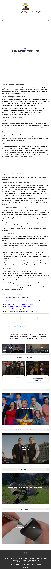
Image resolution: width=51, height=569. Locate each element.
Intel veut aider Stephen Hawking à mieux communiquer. (21, 311)
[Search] (48, 20)
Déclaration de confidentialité (25, 562)
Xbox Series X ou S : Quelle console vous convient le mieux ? (22, 304)
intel (27, 317)
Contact (6, 558)
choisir (4, 317)
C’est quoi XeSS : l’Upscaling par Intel (15, 309)
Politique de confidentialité (27, 558)
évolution (18, 317)
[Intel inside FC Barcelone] (13, 368)
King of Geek (4, 24)
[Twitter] (25, 553)
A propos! (14, 558)
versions (40, 317)
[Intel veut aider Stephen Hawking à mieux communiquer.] (37, 368)
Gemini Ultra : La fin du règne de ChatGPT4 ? (17, 297)
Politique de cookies (33, 560)
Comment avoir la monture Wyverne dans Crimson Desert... (25, 487)
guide (23, 317)
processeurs (33, 317)
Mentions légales (42, 558)
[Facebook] (21, 553)
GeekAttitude (15, 560)
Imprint (24, 560)
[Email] (30, 553)
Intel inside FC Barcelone (13, 377)
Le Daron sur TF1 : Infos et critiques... (25, 448)
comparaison (10, 317)
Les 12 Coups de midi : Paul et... (26, 408)
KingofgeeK (19, 53)
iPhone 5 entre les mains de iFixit (25, 527)
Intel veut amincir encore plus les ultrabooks (17, 306)
